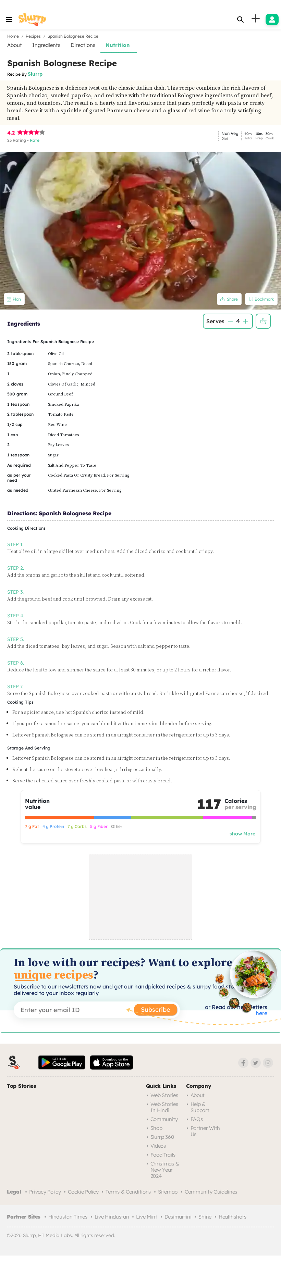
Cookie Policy (83, 1191)
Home (13, 36)
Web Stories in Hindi (164, 1107)
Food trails (162, 1154)
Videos (158, 1146)
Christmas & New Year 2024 (164, 1169)
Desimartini (178, 1216)
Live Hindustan (112, 1216)
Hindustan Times (67, 1216)
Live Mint (146, 1216)
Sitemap (168, 1191)
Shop (156, 1128)
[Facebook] (243, 1063)
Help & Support (200, 1107)
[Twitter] (256, 1063)
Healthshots (232, 1216)
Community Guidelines (211, 1191)
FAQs (197, 1119)
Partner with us (205, 1131)
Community (164, 1119)
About (198, 1095)
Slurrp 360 (162, 1137)
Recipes (33, 36)
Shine (204, 1216)
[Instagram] (268, 1063)
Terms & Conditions (128, 1191)
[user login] (272, 19)
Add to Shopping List (263, 321)
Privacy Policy (45, 1191)
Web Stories (164, 1095)
